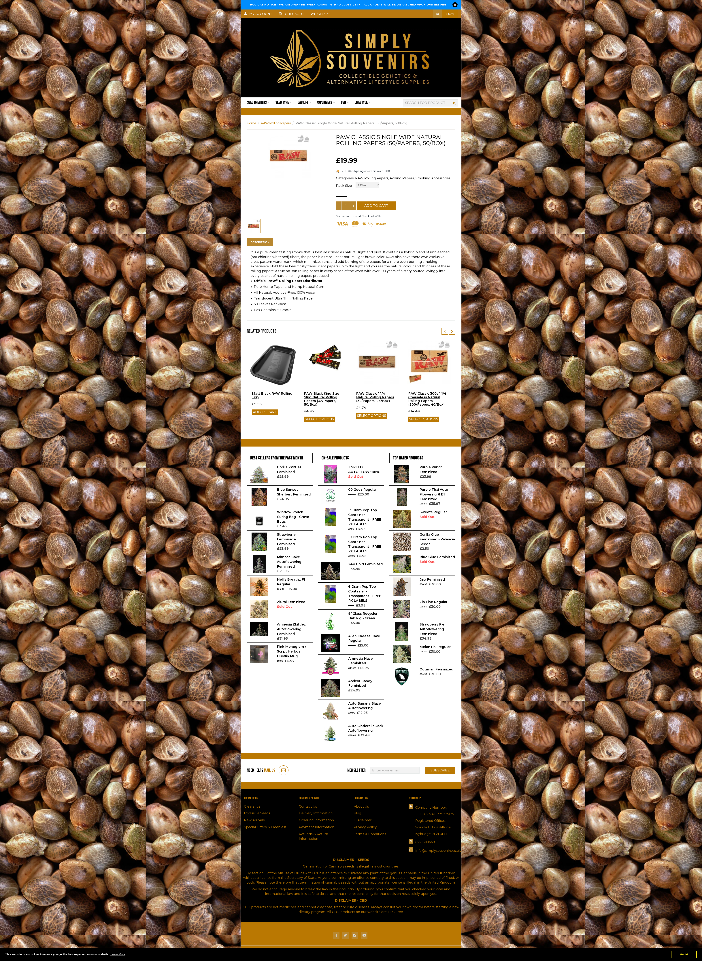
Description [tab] (259, 242)
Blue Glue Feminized (437, 557)
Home (251, 123)
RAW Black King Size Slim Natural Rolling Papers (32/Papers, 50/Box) (321, 399)
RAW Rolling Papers (276, 123)
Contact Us (308, 806)
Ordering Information (316, 820)
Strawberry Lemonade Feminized (286, 539)
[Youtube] (364, 935)
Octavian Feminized (436, 669)
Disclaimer (362, 820)
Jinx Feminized (432, 579)
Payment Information (316, 827)
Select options (319, 419)
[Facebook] (336, 935)
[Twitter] (345, 935)
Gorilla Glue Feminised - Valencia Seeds (437, 539)
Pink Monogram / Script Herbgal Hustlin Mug (291, 651)
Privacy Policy (365, 827)
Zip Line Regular (433, 602)
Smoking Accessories (433, 178)
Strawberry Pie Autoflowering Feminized (432, 629)
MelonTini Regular (435, 647)
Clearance (252, 806)
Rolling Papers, (402, 178)
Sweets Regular (433, 512)
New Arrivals (254, 820)
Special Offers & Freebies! (265, 827)
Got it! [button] (684, 954)
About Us (361, 806)
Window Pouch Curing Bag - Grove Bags (293, 516)
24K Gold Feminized (365, 564)
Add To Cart (376, 206)
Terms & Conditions (370, 834)
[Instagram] (355, 935)
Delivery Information (316, 813)
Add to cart (265, 412)
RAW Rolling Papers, (372, 178)
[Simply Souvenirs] (351, 58)
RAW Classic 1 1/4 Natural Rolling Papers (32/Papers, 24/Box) (375, 397)
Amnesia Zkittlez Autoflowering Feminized (291, 629)
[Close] (455, 5)
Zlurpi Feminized (291, 602)
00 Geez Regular (362, 490)
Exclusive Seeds (257, 813)
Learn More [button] (117, 954)
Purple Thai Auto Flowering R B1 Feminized (434, 494)
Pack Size (344, 186)
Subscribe (440, 770)
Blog (357, 813)
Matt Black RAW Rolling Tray (272, 395)
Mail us (269, 770)
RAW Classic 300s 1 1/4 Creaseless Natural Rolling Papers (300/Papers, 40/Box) (427, 399)
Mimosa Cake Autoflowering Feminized (289, 561)
